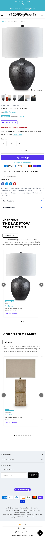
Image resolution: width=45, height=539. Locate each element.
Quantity (4, 139)
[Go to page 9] (28, 435)
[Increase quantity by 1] (19, 143)
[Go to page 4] (19, 435)
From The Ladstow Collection (12, 106)
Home (3, 21)
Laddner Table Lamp (13, 417)
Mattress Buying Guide (21, 512)
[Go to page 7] (25, 435)
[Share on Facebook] (2, 183)
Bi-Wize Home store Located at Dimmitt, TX (18, 514)
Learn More (17, 135)
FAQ (38, 510)
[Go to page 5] (21, 435)
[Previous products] (4, 285)
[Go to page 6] (23, 435)
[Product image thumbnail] (9, 97)
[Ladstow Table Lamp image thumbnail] (3, 97)
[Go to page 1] (21, 321)
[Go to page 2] (23, 321)
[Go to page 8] (26, 435)
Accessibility (24, 508)
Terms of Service (29, 510)
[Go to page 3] (18, 435)
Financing (6, 510)
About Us (15, 508)
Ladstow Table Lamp (13, 308)
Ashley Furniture (9, 112)
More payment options (22, 162)
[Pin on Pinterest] (14, 183)
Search (7, 508)
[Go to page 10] (30, 435)
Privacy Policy (16, 510)
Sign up (33, 475)
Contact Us (34, 508)
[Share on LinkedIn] (10, 183)
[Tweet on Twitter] (6, 183)
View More (9, 235)
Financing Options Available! (15, 127)
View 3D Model (10, 122)
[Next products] (41, 285)
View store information (10, 176)
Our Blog (38, 514)
